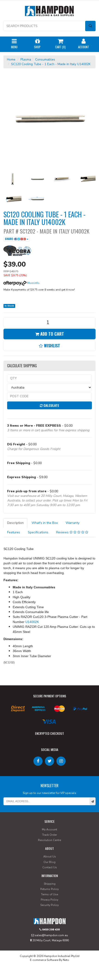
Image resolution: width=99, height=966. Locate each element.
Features (13, 532)
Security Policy (49, 905)
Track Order (49, 835)
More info (32, 283)
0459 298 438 (50, 929)
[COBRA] (17, 250)
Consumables (45, 59)
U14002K (32, 622)
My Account (49, 829)
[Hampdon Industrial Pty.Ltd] (49, 12)
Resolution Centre (49, 840)
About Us (49, 856)
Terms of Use (49, 894)
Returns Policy (49, 889)
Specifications (38, 532)
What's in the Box (45, 523)
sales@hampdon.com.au (51, 935)
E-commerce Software (44, 960)
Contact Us (49, 867)
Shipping (49, 884)
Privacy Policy (49, 900)
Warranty (72, 523)
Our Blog (49, 862)
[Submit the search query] (90, 26)
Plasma (25, 59)
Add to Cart (51, 334)
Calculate (51, 405)
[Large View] (12, 179)
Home (11, 59)
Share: (10, 239)
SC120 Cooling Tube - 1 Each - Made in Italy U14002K (50, 64)
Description (15, 523)
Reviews (63, 532)
